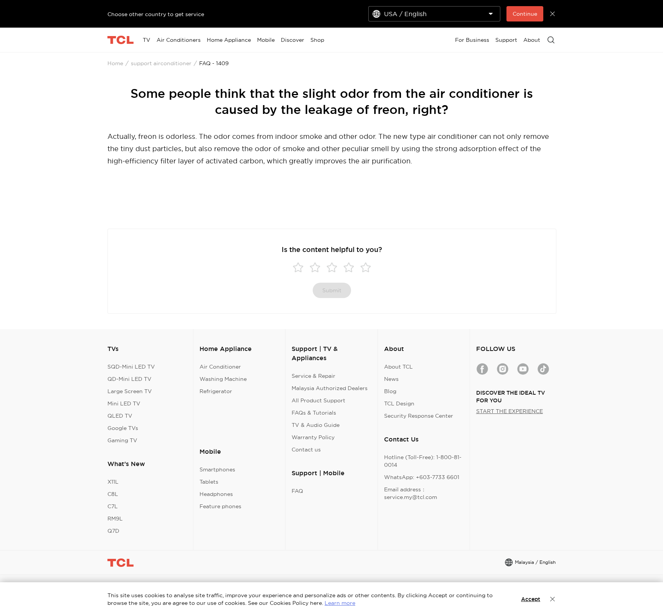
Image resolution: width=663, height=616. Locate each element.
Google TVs (122, 428)
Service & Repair (313, 375)
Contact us (306, 449)
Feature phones (220, 506)
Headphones (216, 494)
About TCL (398, 366)
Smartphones (217, 469)
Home (115, 63)
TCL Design (399, 403)
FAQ (297, 491)
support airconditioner (161, 63)
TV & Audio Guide (316, 425)
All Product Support (318, 400)
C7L (112, 506)
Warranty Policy (313, 437)
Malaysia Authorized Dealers (330, 388)
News (391, 379)
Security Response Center (418, 415)
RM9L (115, 518)
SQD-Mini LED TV (131, 366)
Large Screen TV (129, 391)
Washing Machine (223, 379)
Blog (390, 391)
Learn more (340, 603)
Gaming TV (122, 440)
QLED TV (119, 415)
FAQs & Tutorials (314, 412)
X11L (113, 481)
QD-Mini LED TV (129, 379)
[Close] (552, 599)
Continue (525, 13)
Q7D (113, 530)
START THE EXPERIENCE (509, 411)
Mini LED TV (123, 403)
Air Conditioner (220, 366)
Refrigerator (216, 391)
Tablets (209, 481)
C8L (112, 494)
